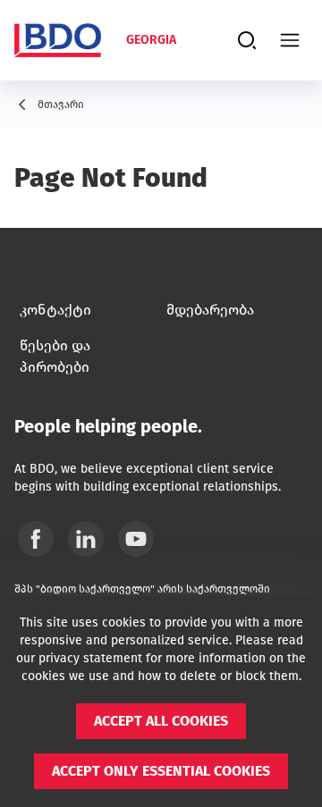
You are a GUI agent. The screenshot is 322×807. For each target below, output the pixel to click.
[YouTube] (135, 538)
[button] (161, 721)
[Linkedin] (85, 538)
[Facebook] (35, 538)
